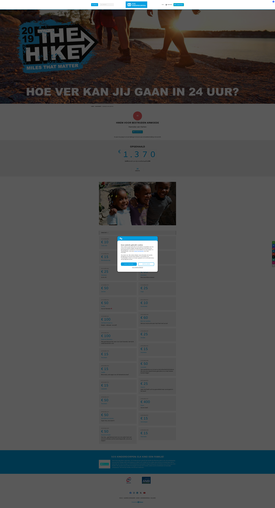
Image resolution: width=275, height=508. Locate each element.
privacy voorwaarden (139, 251)
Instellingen (146, 264)
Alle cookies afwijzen (137, 267)
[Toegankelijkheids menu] (273, 1)
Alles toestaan (128, 264)
